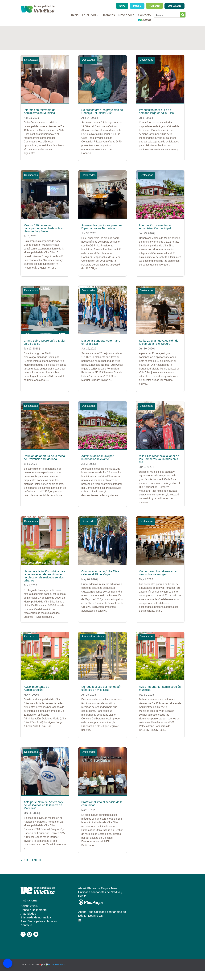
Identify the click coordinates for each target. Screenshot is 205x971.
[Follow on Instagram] (29, 934)
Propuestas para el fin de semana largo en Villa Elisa (156, 111)
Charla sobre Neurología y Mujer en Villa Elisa (44, 342)
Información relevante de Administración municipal (155, 227)
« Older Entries (32, 860)
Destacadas (31, 59)
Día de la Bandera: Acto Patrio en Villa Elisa (100, 342)
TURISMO (154, 5)
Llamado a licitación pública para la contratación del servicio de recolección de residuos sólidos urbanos (45, 576)
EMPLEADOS (174, 5)
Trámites (108, 15)
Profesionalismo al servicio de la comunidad (102, 804)
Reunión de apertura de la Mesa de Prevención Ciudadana (44, 457)
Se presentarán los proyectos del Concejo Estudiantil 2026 (102, 111)
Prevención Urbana (93, 636)
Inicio (74, 15)
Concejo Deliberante (33, 910)
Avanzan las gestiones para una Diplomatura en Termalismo (101, 227)
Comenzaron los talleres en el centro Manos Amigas (158, 573)
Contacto (144, 15)
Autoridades (28, 913)
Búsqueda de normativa (35, 917)
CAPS (122, 5)
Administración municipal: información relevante (97, 457)
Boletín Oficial (29, 906)
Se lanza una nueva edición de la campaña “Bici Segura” (158, 342)
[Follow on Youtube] (35, 934)
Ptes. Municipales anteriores (38, 921)
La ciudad (89, 15)
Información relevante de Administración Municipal (40, 111)
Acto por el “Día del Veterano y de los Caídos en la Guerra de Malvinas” (43, 805)
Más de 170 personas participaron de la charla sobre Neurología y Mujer (43, 228)
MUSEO (137, 5)
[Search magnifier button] (182, 14)
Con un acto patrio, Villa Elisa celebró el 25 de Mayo (100, 573)
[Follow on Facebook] (23, 934)
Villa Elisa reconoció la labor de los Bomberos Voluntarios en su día (159, 459)
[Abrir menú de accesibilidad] (7, 963)
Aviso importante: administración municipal (160, 688)
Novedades (126, 15)
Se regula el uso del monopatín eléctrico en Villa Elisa (101, 688)
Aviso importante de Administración (36, 688)
